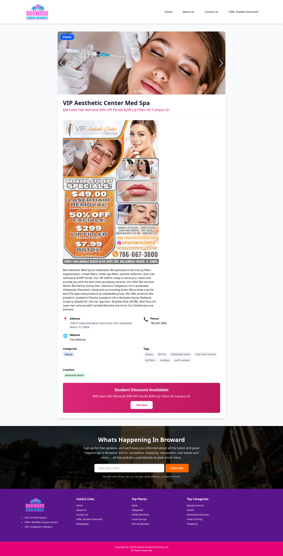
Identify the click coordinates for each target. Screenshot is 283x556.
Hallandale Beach (74, 375)
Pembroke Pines (140, 514)
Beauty (68, 354)
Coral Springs (139, 519)
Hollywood (137, 510)
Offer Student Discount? (244, 12)
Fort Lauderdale (140, 523)
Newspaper (82, 523)
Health (190, 510)
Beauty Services (195, 505)
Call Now (141, 405)
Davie (135, 505)
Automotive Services (198, 514)
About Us (188, 12)
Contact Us (211, 12)
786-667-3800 (158, 323)
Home (168, 12)
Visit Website (78, 339)
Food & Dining (194, 519)
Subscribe (177, 468)
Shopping (192, 523)
